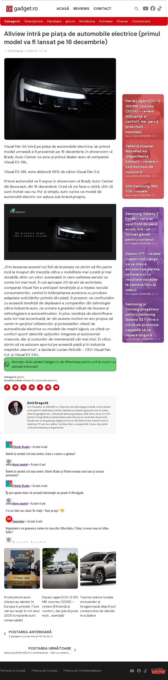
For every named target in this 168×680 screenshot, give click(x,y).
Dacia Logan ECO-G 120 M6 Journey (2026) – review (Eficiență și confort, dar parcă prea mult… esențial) (60, 606)
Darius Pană (131, 136)
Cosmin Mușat (132, 339)
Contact (102, 8)
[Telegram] (40, 387)
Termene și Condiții (13, 670)
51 (45, 51)
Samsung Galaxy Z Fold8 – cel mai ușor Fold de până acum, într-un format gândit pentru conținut (142, 226)
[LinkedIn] (48, 387)
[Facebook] (7, 387)
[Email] (56, 387)
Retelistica (87, 21)
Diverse (122, 21)
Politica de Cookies (45, 670)
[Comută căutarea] (137, 9)
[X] (23, 387)
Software (106, 21)
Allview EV (29, 380)
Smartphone (33, 21)
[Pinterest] (32, 387)
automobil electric (46, 380)
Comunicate (141, 21)
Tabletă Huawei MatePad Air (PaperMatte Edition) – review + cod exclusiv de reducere (141, 159)
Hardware (54, 21)
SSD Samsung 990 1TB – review (141, 189)
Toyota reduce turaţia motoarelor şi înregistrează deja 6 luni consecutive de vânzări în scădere (98, 606)
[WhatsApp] (15, 387)
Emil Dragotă (15, 51)
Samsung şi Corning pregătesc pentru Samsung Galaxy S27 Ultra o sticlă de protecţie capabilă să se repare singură (142, 320)
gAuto (70, 21)
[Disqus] (60, 491)
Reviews (81, 8)
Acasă (63, 8)
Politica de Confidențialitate (82, 670)
